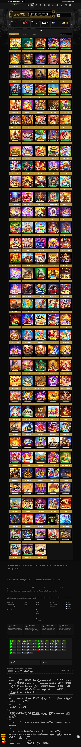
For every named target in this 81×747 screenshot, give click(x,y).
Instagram (69, 608)
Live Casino (36, 6)
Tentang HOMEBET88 (10, 604)
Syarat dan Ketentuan (10, 609)
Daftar (71, 1)
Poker (62, 6)
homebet (53, 606)
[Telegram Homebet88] (78, 736)
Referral (25, 607)
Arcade (57, 6)
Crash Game (53, 6)
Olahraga (49, 6)
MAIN (16, 43)
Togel (45, 6)
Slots (32, 6)
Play (23, 15)
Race (40, 6)
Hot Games (28, 6)
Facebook (69, 604)
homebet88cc (54, 604)
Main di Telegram (16, 1)
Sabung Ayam (66, 6)
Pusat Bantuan (9, 607)
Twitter (69, 606)
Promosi (70, 6)
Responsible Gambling (11, 606)
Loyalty (25, 606)
